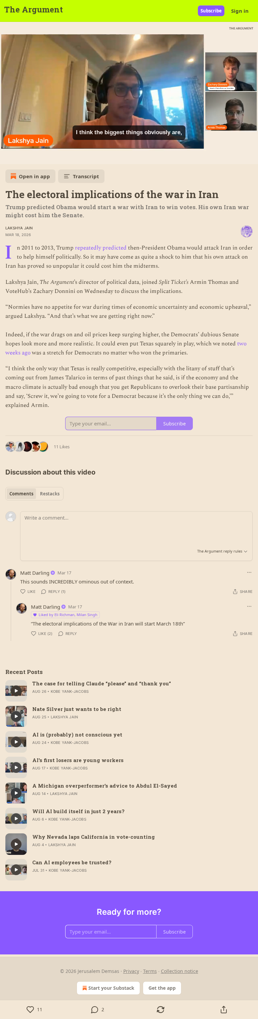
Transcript (86, 176)
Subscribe (211, 11)
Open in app (34, 176)
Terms (150, 971)
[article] (129, 691)
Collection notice (179, 971)
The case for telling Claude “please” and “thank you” (101, 683)
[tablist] (34, 493)
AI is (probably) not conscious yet (77, 734)
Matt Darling (34, 572)
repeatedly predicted (101, 247)
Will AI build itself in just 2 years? (78, 811)
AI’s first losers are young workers (78, 760)
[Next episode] (22, 157)
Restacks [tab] (49, 494)
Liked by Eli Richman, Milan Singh (68, 614)
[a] (16, 690)
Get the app (162, 988)
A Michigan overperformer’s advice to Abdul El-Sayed (104, 785)
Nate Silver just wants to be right (76, 709)
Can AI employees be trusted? (72, 862)
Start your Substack (111, 988)
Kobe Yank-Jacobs (70, 691)
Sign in (240, 10)
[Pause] (7, 157)
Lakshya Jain (19, 228)
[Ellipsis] (249, 572)
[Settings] (251, 157)
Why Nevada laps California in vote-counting (93, 836)
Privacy (131, 971)
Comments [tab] (21, 494)
